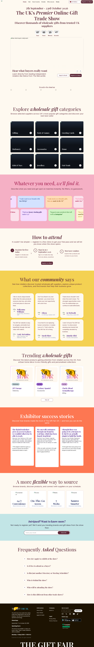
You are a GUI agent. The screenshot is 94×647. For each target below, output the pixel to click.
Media (57, 2)
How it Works (40, 612)
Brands (43, 2)
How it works (36, 2)
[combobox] (74, 1)
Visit (29, 2)
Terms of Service (53, 621)
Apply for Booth (63, 75)
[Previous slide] (77, 71)
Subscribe (63, 532)
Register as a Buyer (87, 1)
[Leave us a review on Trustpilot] (66, 626)
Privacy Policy (52, 618)
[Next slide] (80, 71)
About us (51, 610)
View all (47, 399)
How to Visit (39, 610)
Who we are (50, 2)
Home (24, 2)
